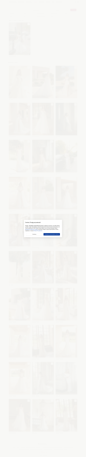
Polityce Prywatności (38, 230)
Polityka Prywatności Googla (31, 229)
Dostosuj (34, 234)
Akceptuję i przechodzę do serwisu (51, 234)
